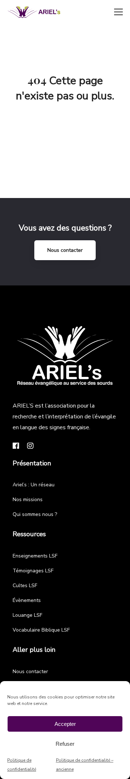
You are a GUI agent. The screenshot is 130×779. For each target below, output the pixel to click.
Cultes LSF (25, 585)
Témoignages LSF (33, 570)
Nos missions (28, 499)
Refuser (65, 744)
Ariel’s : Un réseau (34, 484)
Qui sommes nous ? (35, 514)
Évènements (27, 600)
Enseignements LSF (35, 555)
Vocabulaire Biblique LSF (41, 630)
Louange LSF (27, 615)
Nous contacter (65, 250)
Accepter (65, 724)
